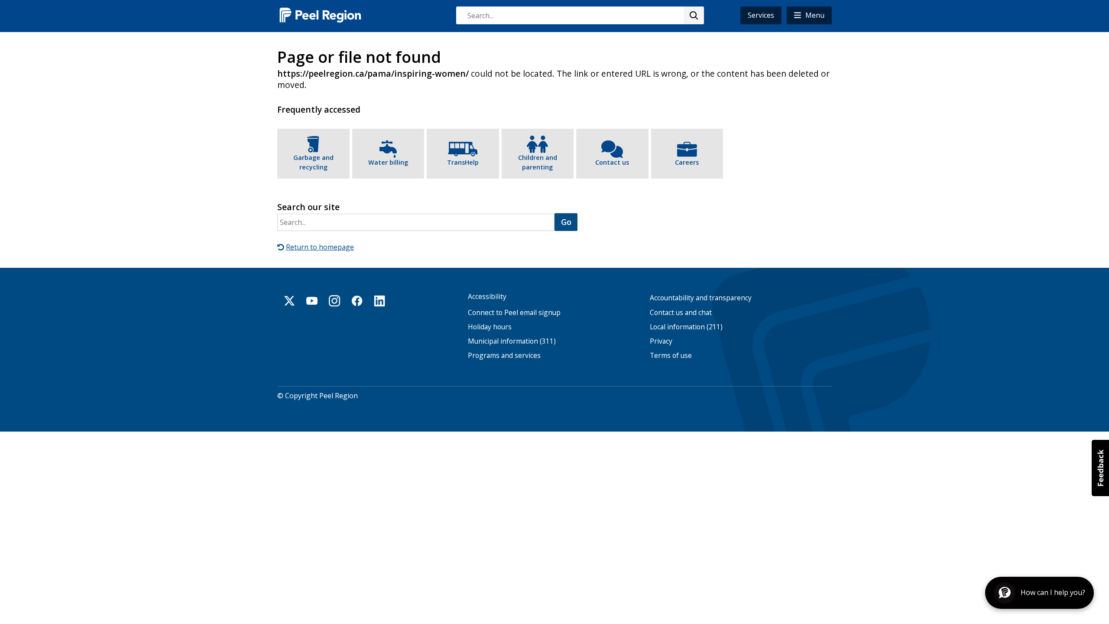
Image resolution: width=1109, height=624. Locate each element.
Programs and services (504, 355)
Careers (687, 162)
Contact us (612, 162)
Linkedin (379, 300)
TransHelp (463, 162)
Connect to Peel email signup (514, 312)
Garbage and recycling (313, 162)
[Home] (320, 14)
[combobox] (579, 15)
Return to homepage (320, 247)
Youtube (312, 300)
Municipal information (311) (512, 341)
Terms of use (671, 355)
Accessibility (487, 296)
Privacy (661, 341)
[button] (809, 15)
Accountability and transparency (701, 297)
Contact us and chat (681, 312)
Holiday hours (490, 327)
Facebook (357, 300)
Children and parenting (537, 162)
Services (761, 15)
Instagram (334, 300)
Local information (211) (686, 327)
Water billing (388, 162)
